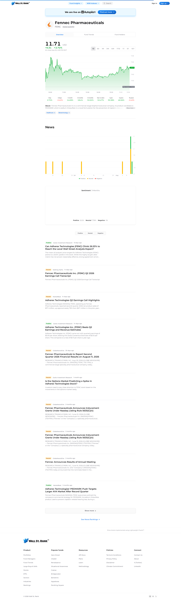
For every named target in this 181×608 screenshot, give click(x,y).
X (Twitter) (138, 563)
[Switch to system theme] (150, 596)
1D (93, 49)
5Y (128, 49)
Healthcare (50, 112)
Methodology (84, 566)
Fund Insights (75, 3)
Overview (59, 35)
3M (108, 49)
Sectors (26, 578)
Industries (27, 581)
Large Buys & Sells (30, 566)
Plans (81, 559)
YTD (118, 49)
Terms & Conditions (113, 555)
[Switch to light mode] (153, 596)
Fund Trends (89, 35)
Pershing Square (57, 585)
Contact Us (138, 555)
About (136, 559)
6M (113, 49)
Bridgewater (56, 574)
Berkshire (55, 578)
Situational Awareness (59, 566)
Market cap (68, 27)
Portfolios (27, 555)
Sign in (154, 3)
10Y (133, 49)
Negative (100, 233)
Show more (130, 108)
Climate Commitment (114, 566)
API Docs (82, 555)
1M (103, 49)
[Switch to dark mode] (155, 596)
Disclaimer (110, 563)
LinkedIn (137, 566)
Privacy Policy (111, 559)
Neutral (90, 233)
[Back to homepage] (20, 3)
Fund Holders (120, 35)
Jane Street (55, 555)
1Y (123, 49)
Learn (81, 563)
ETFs (25, 574)
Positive (80, 233)
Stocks (25, 570)
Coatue (53, 570)
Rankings (27, 585)
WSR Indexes (92, 3)
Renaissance (56, 563)
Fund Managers (29, 559)
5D (98, 49)
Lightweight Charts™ (137, 530)
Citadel (53, 559)
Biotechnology (63, 112)
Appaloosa (55, 581)
